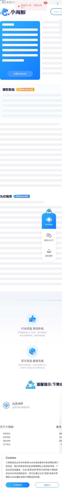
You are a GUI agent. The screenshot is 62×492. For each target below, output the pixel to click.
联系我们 (6, 434)
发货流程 (6, 437)
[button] (8, 2)
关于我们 (6, 444)
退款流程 (6, 441)
